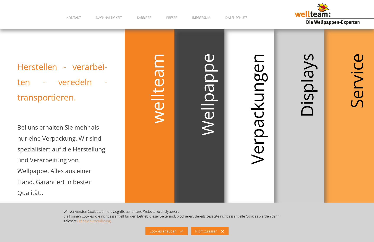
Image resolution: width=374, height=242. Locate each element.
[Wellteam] (334, 13)
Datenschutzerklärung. (94, 221)
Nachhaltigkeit (109, 17)
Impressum (201, 17)
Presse (171, 17)
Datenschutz (236, 17)
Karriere (144, 17)
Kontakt (73, 17)
